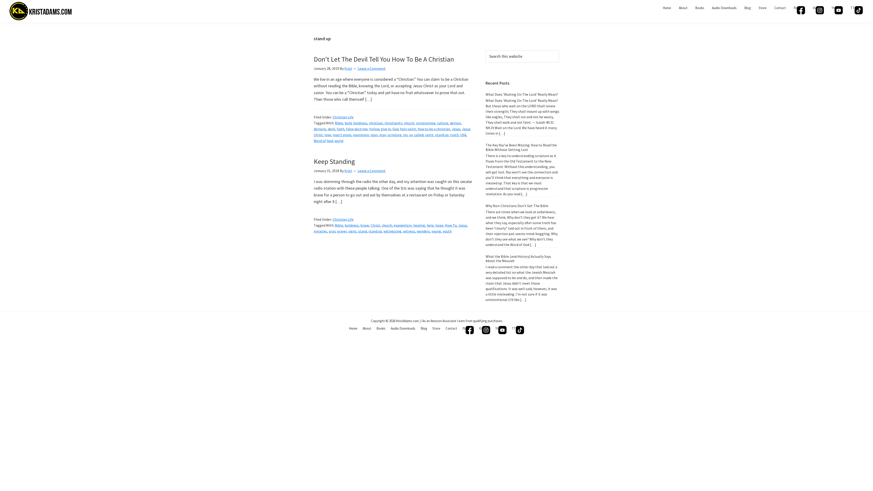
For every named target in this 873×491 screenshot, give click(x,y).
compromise (426, 123)
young (436, 231)
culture (442, 123)
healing (419, 225)
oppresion (361, 135)
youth (447, 231)
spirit (429, 135)
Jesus (456, 129)
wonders (423, 231)
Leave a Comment (372, 68)
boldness (360, 123)
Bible (339, 123)
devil (331, 129)
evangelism (403, 225)
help (430, 225)
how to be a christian (434, 129)
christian (376, 123)
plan (374, 135)
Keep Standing (334, 161)
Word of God (323, 140)
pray (382, 135)
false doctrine (357, 129)
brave (364, 225)
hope (439, 225)
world (338, 140)
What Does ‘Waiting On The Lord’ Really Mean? (522, 94)
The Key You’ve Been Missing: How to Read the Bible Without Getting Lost (521, 147)
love (327, 135)
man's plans (342, 135)
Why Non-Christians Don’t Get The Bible (517, 205)
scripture (394, 135)
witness (409, 231)
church (409, 123)
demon (455, 123)
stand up (442, 135)
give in (386, 129)
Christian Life (343, 117)
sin (405, 135)
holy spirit (408, 129)
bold (348, 123)
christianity (393, 123)
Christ (375, 225)
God (395, 129)
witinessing (392, 231)
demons (320, 129)
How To (451, 225)
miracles (320, 231)
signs (352, 231)
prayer (342, 231)
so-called (416, 135)
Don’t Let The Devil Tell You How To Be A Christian (384, 59)
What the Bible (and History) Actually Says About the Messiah (518, 258)
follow (374, 129)
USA (463, 135)
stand (362, 231)
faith (340, 129)
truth (454, 135)
